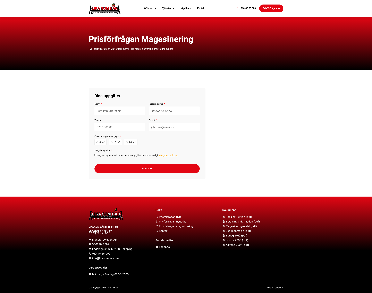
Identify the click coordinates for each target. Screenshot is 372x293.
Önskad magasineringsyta (107, 136)
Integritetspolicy (102, 150)
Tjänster (166, 8)
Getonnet (279, 287)
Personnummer (156, 104)
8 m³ (102, 142)
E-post (152, 120)
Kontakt (201, 8)
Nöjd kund (186, 8)
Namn (97, 104)
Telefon (98, 120)
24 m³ (132, 142)
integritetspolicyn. (168, 155)
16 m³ (117, 142)
